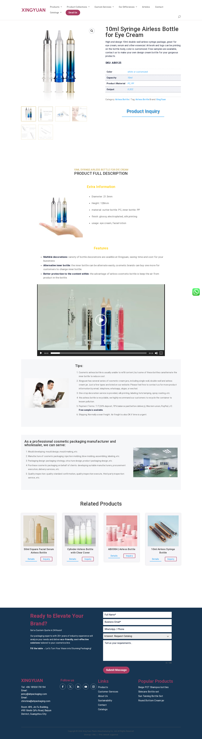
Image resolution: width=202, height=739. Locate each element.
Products (54, 7)
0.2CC (130, 89)
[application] (101, 320)
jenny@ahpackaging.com (34, 694)
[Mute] (156, 353)
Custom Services (102, 7)
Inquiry (46, 559)
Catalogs (54, 12)
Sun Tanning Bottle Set (150, 696)
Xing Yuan (161, 99)
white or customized (138, 71)
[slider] (99, 353)
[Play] (40, 353)
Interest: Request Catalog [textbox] (118, 636)
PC (129, 83)
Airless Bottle (122, 99)
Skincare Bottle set (148, 692)
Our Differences (127, 7)
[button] (91, 31)
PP (132, 83)
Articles (146, 7)
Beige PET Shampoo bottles (153, 687)
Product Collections (77, 7)
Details (31, 559)
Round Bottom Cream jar (151, 701)
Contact (159, 7)
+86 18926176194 (35, 687)
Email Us (73, 12)
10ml (130, 77)
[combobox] (137, 636)
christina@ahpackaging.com (35, 701)
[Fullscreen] (161, 353)
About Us (103, 696)
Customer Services (108, 692)
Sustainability (105, 701)
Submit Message (116, 669)
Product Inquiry (143, 111)
